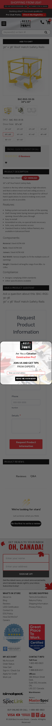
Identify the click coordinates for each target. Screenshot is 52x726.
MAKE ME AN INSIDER (26, 379)
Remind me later (26, 382)
